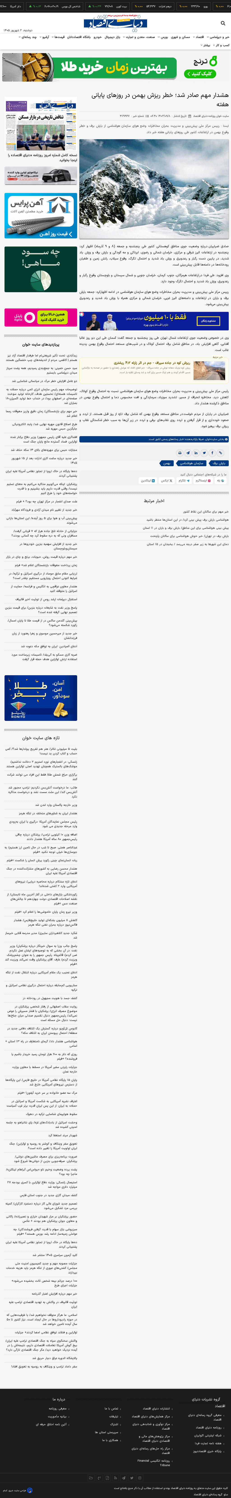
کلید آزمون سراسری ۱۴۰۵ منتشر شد (54, 1255)
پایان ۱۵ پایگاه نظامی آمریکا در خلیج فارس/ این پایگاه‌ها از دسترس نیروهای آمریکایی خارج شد (41, 1082)
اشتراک (114, 1424)
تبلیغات (113, 1416)
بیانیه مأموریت (57, 1416)
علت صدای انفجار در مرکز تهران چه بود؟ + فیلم (46, 501)
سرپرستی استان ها (106, 1432)
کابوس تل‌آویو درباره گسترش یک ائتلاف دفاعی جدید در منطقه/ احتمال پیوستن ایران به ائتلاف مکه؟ (42, 1030)
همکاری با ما (110, 1440)
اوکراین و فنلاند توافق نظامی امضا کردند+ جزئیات (46, 1332)
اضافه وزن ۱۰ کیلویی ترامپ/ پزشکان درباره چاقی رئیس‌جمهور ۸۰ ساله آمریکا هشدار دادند (46, 837)
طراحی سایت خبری (17, 1490)
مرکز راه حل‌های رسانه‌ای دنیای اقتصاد (151, 1451)
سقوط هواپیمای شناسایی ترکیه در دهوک (51, 1114)
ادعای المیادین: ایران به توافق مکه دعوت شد (49, 646)
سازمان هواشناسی (191, 463)
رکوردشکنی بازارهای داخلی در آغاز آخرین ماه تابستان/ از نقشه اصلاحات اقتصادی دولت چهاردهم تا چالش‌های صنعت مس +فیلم (42, 899)
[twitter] (204, 453)
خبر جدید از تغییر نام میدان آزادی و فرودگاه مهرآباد (44, 510)
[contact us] (99, 1477)
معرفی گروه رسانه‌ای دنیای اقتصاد (205, 1417)
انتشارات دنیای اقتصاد (156, 1408)
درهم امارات (143, 7)
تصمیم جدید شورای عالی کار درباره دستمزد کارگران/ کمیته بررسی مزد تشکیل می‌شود (41, 1206)
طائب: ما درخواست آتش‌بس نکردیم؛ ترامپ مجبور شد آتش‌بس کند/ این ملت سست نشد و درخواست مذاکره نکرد (42, 792)
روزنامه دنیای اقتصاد (209, 1427)
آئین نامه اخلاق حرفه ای (51, 1424)
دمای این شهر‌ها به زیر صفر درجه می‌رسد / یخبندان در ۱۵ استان (188, 544)
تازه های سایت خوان (41, 738)
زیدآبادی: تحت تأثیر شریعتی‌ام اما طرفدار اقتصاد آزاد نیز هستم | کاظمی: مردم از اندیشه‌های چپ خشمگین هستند (41, 357)
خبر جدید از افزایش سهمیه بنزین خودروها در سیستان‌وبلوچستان (48, 546)
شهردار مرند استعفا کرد (62, 1135)
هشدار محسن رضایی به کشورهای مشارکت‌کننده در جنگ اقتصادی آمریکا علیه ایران (41, 871)
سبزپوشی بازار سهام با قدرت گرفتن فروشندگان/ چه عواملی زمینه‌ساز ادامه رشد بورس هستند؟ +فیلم (45, 1231)
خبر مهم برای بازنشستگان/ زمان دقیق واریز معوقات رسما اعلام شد (41, 413)
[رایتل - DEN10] (41, 317)
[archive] (91, 1477)
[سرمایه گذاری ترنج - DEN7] (115, 67)
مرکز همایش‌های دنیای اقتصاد (151, 1416)
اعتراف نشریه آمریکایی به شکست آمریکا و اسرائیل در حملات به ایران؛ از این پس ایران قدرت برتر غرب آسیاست (42, 1103)
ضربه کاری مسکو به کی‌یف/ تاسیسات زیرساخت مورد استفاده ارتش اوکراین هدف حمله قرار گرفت (44, 657)
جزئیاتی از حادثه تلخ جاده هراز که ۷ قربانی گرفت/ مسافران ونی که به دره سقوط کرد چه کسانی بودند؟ (44, 533)
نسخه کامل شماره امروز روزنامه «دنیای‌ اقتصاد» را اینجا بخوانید (42, 158)
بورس (164, 37)
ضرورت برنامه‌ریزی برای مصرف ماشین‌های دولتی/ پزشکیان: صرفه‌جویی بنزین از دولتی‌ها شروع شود (45, 1159)
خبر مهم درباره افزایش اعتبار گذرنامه (54, 1294)
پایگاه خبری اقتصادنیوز (207, 1451)
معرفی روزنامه (58, 1408)
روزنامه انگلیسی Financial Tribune (154, 1463)
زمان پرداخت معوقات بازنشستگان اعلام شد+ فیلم (46, 565)
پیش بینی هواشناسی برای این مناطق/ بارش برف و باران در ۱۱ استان (186, 528)
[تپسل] (81, 314)
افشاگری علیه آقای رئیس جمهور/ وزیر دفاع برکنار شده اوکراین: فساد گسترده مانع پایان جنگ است (43, 439)
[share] (107, 1477)
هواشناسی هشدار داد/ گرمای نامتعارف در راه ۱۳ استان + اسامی (41, 1043)
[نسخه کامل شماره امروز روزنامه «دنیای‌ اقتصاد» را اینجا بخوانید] (41, 124)
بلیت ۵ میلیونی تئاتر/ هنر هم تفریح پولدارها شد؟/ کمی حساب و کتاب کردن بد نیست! (41, 751)
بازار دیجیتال (112, 37)
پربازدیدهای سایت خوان (40, 344)
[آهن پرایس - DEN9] (41, 215)
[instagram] (139, 1477)
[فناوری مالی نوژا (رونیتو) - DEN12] (41, 698)
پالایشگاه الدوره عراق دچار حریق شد (54, 1358)
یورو (184, 7)
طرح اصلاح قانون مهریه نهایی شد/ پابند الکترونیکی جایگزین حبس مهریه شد (44, 426)
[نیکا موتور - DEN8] (41, 176)
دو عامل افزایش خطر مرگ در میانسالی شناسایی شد (44, 381)
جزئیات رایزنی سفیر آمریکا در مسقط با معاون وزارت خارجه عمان (44, 1069)
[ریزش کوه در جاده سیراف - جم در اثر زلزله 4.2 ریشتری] (209, 370)
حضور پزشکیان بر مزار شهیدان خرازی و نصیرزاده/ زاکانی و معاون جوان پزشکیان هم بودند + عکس (41, 1218)
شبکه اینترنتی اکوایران (208, 1435)
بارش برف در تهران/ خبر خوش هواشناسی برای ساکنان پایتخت (189, 536)
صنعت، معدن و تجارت (140, 37)
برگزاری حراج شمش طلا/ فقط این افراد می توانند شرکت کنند (42, 777)
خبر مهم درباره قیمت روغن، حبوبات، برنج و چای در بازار (41, 557)
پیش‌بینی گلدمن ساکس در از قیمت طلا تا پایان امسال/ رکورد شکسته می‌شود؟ (42, 623)
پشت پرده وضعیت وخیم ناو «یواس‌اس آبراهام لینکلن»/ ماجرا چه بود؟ (41, 1171)
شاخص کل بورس (49, 7)
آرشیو (45, 37)
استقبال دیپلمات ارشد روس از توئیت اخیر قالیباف (46, 599)
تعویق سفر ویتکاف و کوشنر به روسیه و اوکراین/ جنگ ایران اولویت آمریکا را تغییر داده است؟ (43, 1146)
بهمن (166, 463)
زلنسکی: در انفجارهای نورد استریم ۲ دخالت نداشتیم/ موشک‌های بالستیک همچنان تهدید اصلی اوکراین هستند (41, 764)
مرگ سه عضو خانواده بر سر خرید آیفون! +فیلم (47, 1093)
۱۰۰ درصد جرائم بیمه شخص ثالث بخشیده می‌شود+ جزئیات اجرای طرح (44, 1283)
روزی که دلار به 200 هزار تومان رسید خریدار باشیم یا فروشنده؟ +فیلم (44, 1056)
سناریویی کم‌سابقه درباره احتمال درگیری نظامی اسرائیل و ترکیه (41, 987)
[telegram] (188, 453)
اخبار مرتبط (154, 501)
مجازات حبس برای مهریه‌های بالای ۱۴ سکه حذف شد (44, 450)
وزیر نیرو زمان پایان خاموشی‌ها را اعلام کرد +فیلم (46, 912)
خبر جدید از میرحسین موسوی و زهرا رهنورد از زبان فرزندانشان (44, 635)
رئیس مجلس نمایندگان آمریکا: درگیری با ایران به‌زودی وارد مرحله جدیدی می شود (43, 824)
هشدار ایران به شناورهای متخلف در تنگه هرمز (48, 813)
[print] (179, 453)
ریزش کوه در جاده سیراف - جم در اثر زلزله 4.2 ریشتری (152, 362)
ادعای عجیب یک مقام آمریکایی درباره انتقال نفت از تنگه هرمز (41, 974)
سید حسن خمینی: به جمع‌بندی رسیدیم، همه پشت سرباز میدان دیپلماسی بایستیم (41, 370)
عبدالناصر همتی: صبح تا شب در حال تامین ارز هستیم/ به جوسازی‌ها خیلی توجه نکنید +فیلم (41, 849)
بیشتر (206, 45)
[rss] (115, 1477)
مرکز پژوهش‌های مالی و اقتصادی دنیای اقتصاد (154, 1438)
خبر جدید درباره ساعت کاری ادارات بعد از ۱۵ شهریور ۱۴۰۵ (44, 460)
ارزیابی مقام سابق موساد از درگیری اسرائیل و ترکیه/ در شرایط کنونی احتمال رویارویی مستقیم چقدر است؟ (43, 576)
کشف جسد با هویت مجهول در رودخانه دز (50, 998)
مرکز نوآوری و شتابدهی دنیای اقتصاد (151, 1426)
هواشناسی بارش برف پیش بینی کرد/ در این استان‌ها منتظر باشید (187, 520)
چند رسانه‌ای (29, 37)
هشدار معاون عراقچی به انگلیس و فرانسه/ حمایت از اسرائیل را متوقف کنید (44, 588)
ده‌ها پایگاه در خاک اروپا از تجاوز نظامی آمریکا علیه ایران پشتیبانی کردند (41, 473)
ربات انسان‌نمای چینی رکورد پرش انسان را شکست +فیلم (42, 860)
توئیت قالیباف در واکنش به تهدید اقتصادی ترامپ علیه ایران (43, 1304)
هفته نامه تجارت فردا (208, 1443)
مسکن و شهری (180, 37)
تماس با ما (111, 1408)
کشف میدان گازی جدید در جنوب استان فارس (48, 1195)
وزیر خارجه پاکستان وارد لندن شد (56, 805)
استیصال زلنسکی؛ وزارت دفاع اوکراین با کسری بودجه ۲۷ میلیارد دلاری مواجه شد (42, 1184)
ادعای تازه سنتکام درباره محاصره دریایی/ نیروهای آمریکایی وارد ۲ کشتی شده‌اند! (46, 884)
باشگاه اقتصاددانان (79, 37)
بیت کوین (99, 7)
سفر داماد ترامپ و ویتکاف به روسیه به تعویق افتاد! (44, 1366)
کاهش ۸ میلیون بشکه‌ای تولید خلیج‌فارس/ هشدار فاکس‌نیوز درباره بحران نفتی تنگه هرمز (45, 922)
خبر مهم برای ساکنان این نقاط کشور (206, 512)
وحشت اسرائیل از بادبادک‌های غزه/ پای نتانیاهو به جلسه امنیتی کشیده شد (41, 1124)
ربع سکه (224, 7)
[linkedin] (196, 453)
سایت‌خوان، (210, 439)
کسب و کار (222, 45)
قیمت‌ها (59, 37)
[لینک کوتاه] (220, 453)
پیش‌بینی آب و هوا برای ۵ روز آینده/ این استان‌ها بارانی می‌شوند (41, 520)
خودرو (98, 37)
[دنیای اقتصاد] (115, 23)
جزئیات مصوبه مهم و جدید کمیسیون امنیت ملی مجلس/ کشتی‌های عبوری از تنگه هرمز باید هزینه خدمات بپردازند (41, 1268)
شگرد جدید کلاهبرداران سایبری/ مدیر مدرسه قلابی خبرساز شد (41, 935)
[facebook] (212, 453)
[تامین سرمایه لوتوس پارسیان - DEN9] (41, 269)
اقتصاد (199, 37)
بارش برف (219, 463)
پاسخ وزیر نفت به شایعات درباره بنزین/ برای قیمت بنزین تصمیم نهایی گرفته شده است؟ (41, 610)
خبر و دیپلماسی (219, 37)
